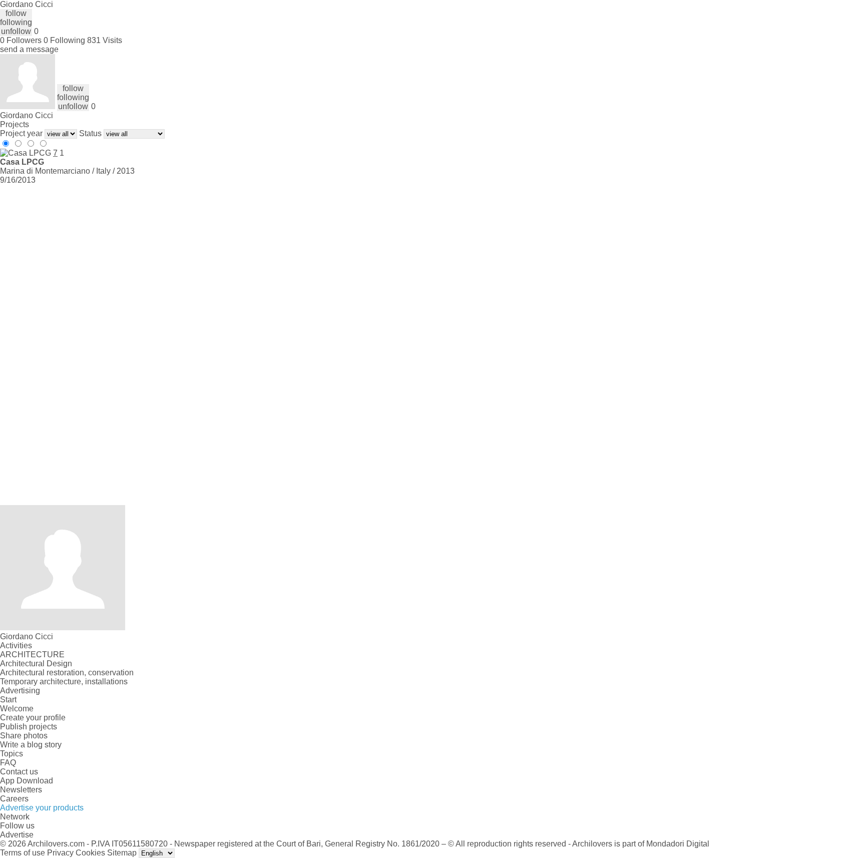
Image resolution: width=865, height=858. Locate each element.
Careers (14, 798)
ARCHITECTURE (32, 654)
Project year (21, 133)
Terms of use (22, 852)
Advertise (17, 834)
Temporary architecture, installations (64, 681)
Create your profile (33, 717)
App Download (26, 780)
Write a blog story (31, 744)
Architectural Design (36, 663)
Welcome (17, 708)
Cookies (90, 852)
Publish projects (28, 726)
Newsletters (21, 789)
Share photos (24, 735)
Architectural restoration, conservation (67, 672)
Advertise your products (42, 807)
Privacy (60, 852)
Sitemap (122, 852)
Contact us (19, 771)
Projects (14, 124)
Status (90, 133)
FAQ (8, 762)
